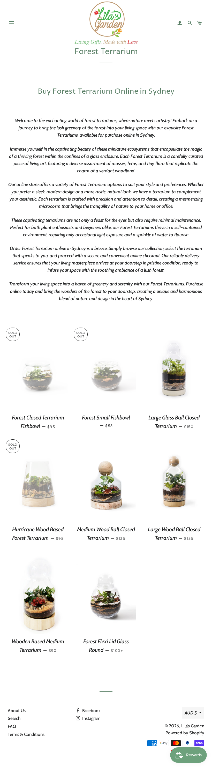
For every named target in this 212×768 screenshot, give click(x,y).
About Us (17, 710)
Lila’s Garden (192, 725)
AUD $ (191, 712)
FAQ (12, 726)
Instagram (91, 718)
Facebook (91, 710)
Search (14, 718)
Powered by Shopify (184, 732)
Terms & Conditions (26, 734)
